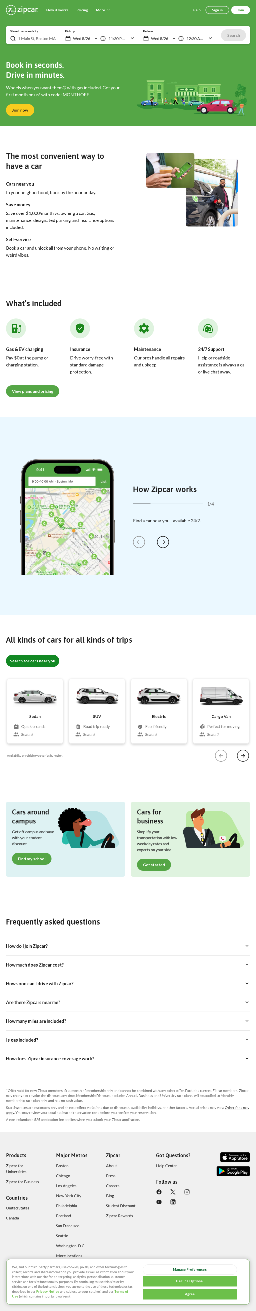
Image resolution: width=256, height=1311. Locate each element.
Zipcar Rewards (119, 1215)
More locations (69, 1255)
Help (196, 10)
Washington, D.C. (70, 1245)
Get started (154, 864)
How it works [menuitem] (57, 10)
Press (111, 1175)
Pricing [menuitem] (82, 10)
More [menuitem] (100, 10)
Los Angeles (66, 1185)
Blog (110, 1195)
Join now (20, 110)
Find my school (32, 858)
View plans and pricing (32, 391)
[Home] (22, 10)
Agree (190, 1294)
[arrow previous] (139, 542)
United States (17, 1207)
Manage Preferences (189, 1269)
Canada (12, 1217)
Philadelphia (66, 1205)
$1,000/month (40, 213)
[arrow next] (163, 542)
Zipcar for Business (22, 1181)
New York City (68, 1195)
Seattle (62, 1235)
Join (240, 10)
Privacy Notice (47, 1291)
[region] (128, 1282)
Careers (113, 1185)
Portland (63, 1215)
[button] (68, 39)
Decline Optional (190, 1281)
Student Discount (121, 1205)
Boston (62, 1165)
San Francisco (68, 1225)
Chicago (63, 1175)
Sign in (217, 10)
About (111, 1165)
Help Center (166, 1165)
